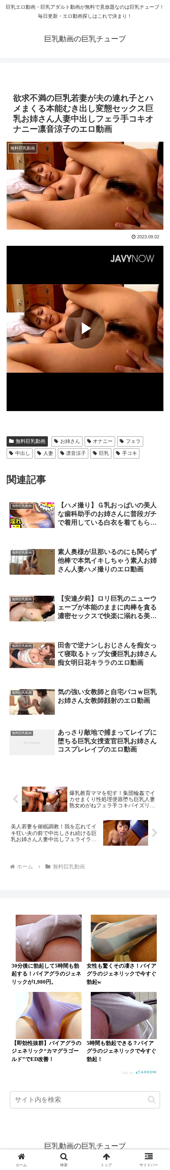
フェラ (133, 441)
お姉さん (70, 441)
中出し (22, 453)
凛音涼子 (76, 453)
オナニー (103, 441)
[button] (151, 1099)
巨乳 (104, 453)
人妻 (48, 453)
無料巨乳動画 (30, 441)
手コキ (129, 453)
